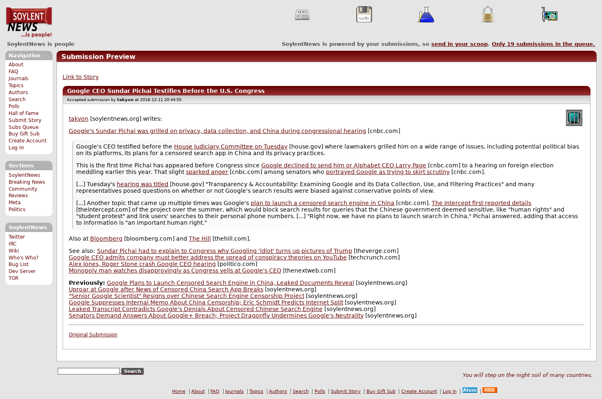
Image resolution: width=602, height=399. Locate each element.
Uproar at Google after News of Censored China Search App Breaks (166, 289)
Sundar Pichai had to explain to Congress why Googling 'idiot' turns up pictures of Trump (224, 251)
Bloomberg (106, 238)
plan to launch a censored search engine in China (322, 203)
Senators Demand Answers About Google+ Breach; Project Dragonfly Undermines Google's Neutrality (216, 315)
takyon (78, 118)
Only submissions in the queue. (543, 44)
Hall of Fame (23, 113)
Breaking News (27, 182)
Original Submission (93, 335)
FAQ (13, 71)
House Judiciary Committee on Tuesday (230, 146)
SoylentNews (28, 22)
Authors (18, 92)
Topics (16, 85)
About (16, 65)
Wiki (14, 251)
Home (179, 391)
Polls (14, 106)
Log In (16, 148)
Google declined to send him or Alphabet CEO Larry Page (343, 165)
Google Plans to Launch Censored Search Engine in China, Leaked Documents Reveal (230, 283)
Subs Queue (23, 127)
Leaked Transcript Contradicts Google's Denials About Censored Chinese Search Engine (196, 309)
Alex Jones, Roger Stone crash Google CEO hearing (142, 264)
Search (17, 99)
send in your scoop (459, 44)
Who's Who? (23, 258)
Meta (14, 202)
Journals (18, 78)
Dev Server (22, 271)
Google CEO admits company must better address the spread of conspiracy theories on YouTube (208, 257)
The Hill (200, 238)
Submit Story (25, 120)
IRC (12, 244)
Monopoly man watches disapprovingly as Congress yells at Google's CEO (175, 270)
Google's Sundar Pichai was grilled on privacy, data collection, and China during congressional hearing (217, 131)
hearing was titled (142, 184)
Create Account (28, 141)
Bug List (19, 264)
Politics (17, 209)
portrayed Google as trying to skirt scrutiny (388, 172)
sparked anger (207, 172)
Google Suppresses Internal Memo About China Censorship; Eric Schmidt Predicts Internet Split (206, 302)
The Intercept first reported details (481, 203)
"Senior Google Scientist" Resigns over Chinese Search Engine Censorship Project (186, 296)
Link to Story (81, 77)
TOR (13, 278)
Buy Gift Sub (24, 134)
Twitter (17, 237)
